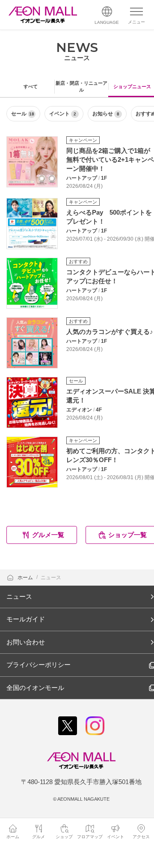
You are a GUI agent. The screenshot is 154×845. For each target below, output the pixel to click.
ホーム (26, 578)
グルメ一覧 (48, 534)
